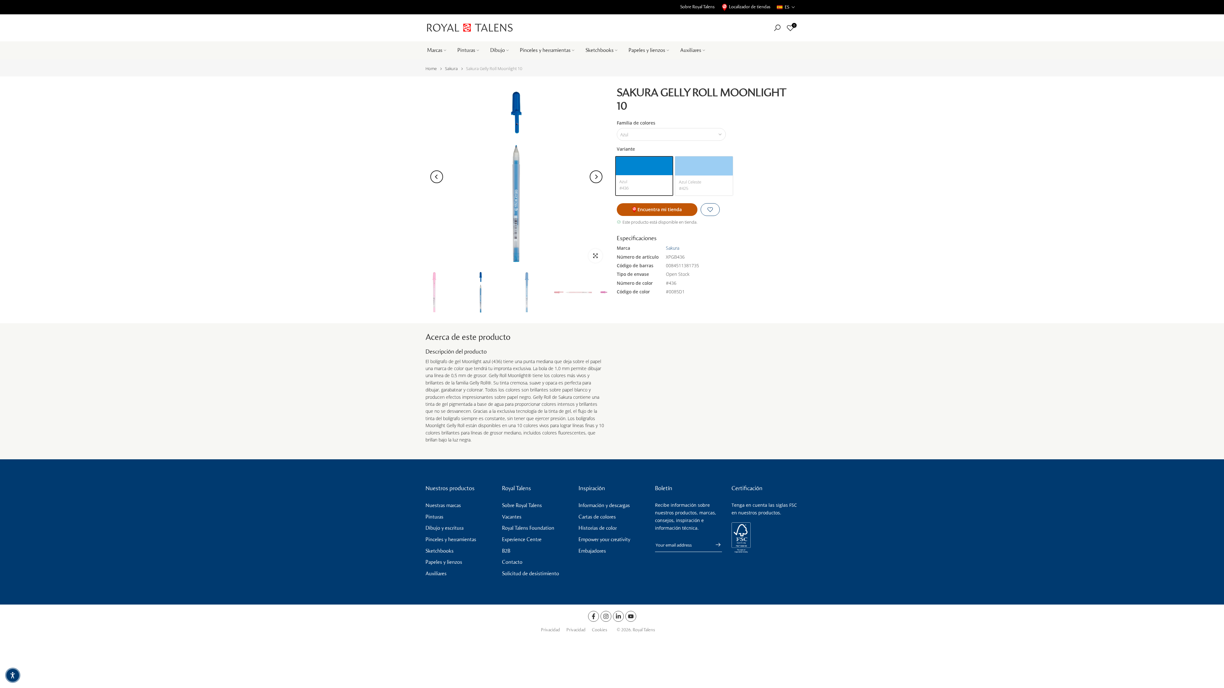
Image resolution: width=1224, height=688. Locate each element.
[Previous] (436, 176)
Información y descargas (604, 505)
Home (431, 69)
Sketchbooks (600, 50)
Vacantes (511, 517)
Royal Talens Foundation (528, 528)
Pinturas (466, 50)
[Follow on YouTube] (630, 616)
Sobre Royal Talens (697, 7)
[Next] (596, 176)
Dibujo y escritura (444, 528)
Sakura (451, 69)
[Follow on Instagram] (606, 616)
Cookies (599, 630)
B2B (506, 551)
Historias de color (598, 528)
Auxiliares (690, 50)
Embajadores (592, 551)
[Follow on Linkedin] (618, 616)
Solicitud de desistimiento (530, 573)
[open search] (777, 28)
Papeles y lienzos (647, 50)
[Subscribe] (715, 544)
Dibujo (497, 50)
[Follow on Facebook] (593, 616)
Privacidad (550, 630)
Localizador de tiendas (749, 7)
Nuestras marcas (443, 505)
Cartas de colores (597, 517)
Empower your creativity (604, 539)
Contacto (512, 562)
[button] (786, 7)
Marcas (434, 50)
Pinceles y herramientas (545, 50)
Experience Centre (522, 539)
